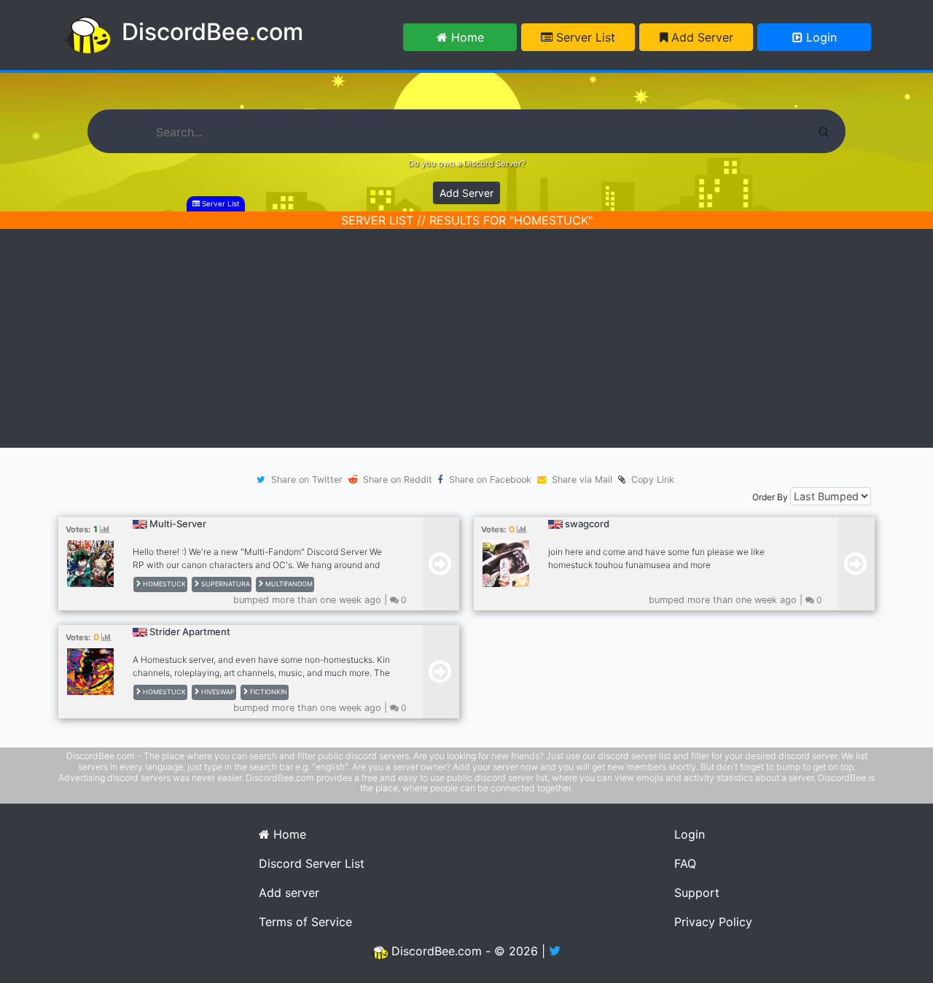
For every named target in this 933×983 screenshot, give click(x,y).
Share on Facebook (490, 479)
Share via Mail (582, 479)
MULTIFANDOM (288, 584)
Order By (770, 496)
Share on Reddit (397, 479)
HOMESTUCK (163, 584)
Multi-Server (177, 523)
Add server (289, 892)
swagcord (587, 523)
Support (696, 892)
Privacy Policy (713, 921)
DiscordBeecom (212, 32)
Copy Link (649, 479)
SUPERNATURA (224, 584)
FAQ (685, 863)
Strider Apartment (189, 631)
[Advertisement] (466, 338)
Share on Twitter (307, 479)
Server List (584, 37)
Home (466, 37)
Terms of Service (305, 921)
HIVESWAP (217, 692)
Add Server (700, 37)
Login (820, 37)
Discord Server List (311, 863)
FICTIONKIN (267, 692)
